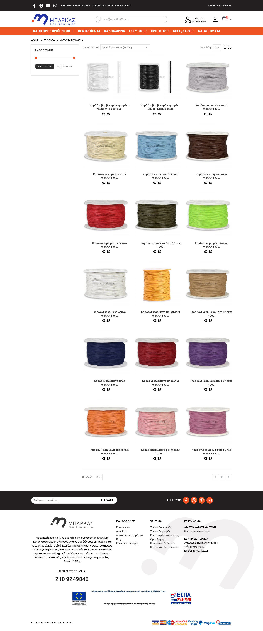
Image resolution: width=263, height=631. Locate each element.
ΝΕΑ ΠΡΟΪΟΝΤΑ (89, 31)
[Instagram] (55, 5)
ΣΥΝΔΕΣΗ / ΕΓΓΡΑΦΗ (219, 5)
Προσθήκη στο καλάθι (124, 59)
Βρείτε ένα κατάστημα (197, 531)
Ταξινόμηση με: (90, 47)
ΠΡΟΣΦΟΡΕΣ (160, 31)
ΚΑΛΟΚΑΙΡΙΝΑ (114, 31)
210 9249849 (196, 546)
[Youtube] (48, 5)
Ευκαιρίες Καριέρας (127, 543)
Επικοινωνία (123, 527)
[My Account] (215, 19)
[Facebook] (34, 5)
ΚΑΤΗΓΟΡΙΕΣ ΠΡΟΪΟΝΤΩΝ (51, 31)
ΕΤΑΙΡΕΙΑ (66, 5)
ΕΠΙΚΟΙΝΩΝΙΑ (98, 5)
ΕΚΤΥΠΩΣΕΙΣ (138, 31)
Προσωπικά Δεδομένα (162, 543)
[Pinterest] (41, 5)
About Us (121, 531)
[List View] (230, 47)
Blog (118, 539)
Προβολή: (206, 47)
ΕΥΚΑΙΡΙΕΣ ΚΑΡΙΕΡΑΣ (119, 5)
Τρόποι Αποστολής (161, 527)
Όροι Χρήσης (157, 539)
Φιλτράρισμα (44, 66)
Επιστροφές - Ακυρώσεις (164, 535)
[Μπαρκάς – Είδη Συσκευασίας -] (53, 19)
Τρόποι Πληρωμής (160, 531)
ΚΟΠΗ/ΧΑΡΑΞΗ (183, 31)
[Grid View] (226, 47)
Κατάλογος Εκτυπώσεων (164, 547)
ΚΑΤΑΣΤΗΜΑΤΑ (81, 5)
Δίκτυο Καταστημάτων (129, 535)
